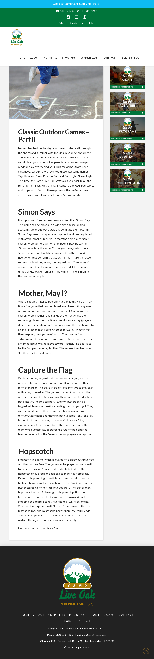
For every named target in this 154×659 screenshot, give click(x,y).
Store (62, 23)
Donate (73, 23)
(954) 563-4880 (64, 635)
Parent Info (87, 23)
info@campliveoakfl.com (94, 635)
